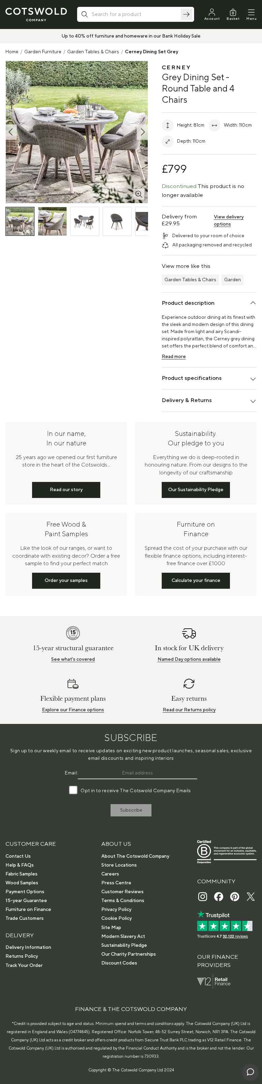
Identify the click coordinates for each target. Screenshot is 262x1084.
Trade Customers (24, 918)
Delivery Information (28, 947)
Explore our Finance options (73, 710)
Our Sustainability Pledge (195, 490)
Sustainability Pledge (124, 945)
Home (11, 52)
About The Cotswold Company (135, 856)
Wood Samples (21, 883)
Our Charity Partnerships (128, 954)
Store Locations (119, 865)
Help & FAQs (19, 865)
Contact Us (18, 856)
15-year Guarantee (26, 900)
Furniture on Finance (28, 909)
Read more (174, 357)
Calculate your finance (196, 580)
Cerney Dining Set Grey (151, 52)
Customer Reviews (122, 892)
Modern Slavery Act (123, 936)
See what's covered (73, 659)
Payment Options (24, 892)
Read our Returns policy (189, 710)
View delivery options (229, 220)
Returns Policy (21, 956)
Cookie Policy (116, 918)
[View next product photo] (142, 132)
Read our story (66, 490)
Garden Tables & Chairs (93, 52)
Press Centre (116, 883)
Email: (71, 773)
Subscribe (131, 810)
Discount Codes (119, 963)
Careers (110, 874)
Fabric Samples (21, 874)
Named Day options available (189, 659)
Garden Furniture (42, 52)
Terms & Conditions (122, 900)
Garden (232, 280)
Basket (233, 18)
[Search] (186, 14)
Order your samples (66, 580)
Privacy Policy (116, 909)
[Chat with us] (250, 1072)
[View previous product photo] (11, 132)
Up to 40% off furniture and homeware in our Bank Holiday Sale (131, 36)
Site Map (111, 927)
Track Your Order (24, 965)
